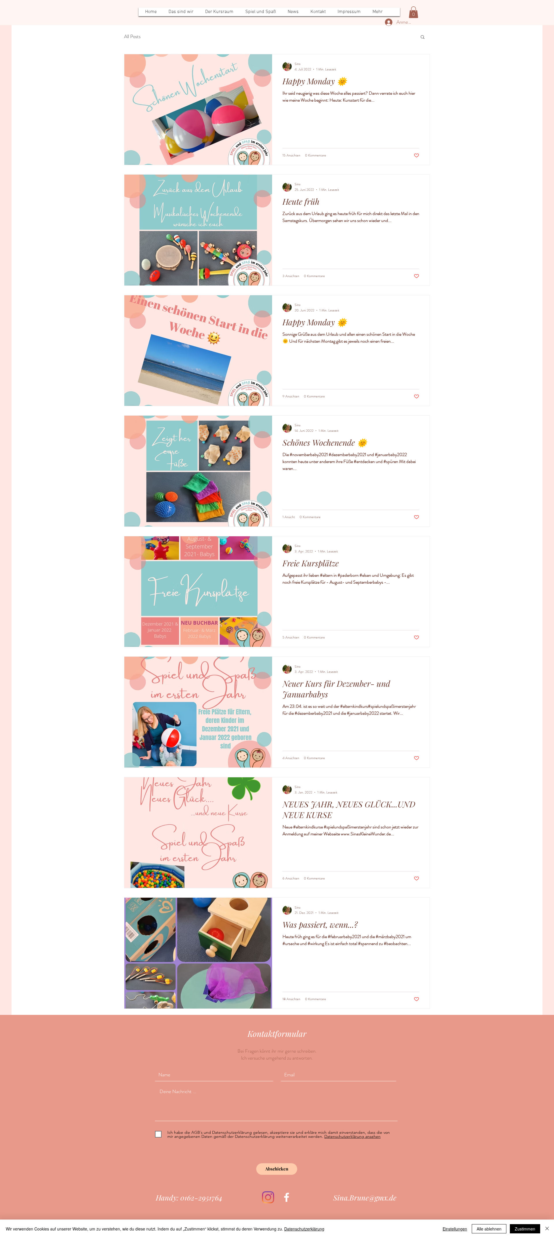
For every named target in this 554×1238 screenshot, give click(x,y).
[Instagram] (268, 1197)
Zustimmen (525, 1229)
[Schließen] (547, 1228)
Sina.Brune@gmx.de (364, 1197)
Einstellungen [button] (455, 1229)
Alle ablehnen (489, 1229)
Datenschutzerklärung (304, 1229)
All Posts (132, 36)
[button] (413, 12)
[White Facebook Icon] (286, 1197)
